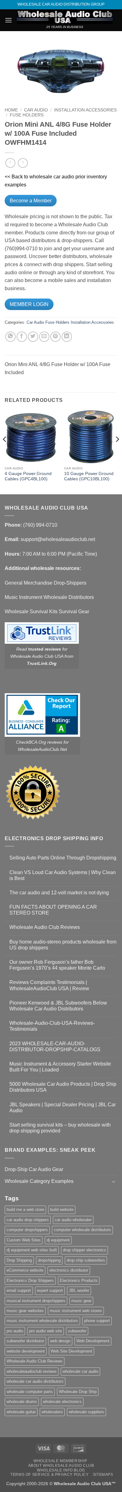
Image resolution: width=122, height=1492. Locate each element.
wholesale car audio (80, 1371)
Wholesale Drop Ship (78, 1391)
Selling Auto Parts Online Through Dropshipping (62, 857)
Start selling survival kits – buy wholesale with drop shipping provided (60, 1127)
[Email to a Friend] (44, 337)
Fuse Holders (26, 115)
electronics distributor (68, 1270)
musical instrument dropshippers (36, 1300)
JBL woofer (79, 1290)
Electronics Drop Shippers (30, 1280)
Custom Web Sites (24, 1240)
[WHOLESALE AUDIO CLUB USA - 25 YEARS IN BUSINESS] (65, 17)
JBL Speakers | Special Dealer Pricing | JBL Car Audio (62, 1107)
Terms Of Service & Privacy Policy (49, 1474)
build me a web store (25, 1209)
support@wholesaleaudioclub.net (58, 539)
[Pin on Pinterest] (55, 337)
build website (62, 1209)
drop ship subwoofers (86, 1260)
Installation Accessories (85, 110)
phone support (97, 1320)
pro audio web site (45, 1331)
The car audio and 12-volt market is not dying (59, 892)
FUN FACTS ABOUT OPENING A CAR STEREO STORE (53, 909)
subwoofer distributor (25, 1341)
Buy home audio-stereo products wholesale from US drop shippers (62, 944)
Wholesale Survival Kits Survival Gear (47, 611)
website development (26, 1351)
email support (19, 1290)
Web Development (92, 1341)
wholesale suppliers (86, 1412)
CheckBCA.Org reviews (39, 742)
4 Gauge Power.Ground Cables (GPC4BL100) (28, 476)
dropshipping (49, 1260)
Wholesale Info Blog (61, 1470)
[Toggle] (113, 1181)
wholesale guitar (21, 1412)
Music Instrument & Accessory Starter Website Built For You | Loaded (60, 1066)
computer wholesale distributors (82, 1229)
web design (60, 1341)
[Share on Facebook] (22, 337)
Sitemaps (103, 1474)
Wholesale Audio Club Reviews (44, 927)
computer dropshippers (27, 1229)
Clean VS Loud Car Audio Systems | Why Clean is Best (62, 875)
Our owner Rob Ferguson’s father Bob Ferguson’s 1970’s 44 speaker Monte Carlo (57, 965)
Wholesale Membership (60, 1461)
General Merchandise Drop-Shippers (45, 583)
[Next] (117, 452)
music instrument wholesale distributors (42, 1320)
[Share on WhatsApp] (10, 337)
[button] (8, 20)
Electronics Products (79, 1280)
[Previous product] (23, 163)
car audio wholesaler (73, 1219)
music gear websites (25, 1310)
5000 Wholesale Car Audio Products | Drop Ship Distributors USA (62, 1087)
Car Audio (36, 110)
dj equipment (58, 1240)
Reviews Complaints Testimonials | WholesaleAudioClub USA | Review (49, 985)
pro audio (15, 1331)
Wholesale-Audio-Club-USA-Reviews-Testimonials (52, 1026)
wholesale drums (22, 1401)
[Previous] (5, 452)
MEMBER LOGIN (29, 304)
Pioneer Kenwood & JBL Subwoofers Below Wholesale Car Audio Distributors (58, 1005)
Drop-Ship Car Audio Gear (34, 1169)
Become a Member (31, 200)
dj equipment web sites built (32, 1250)
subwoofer (77, 1331)
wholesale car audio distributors (35, 1381)
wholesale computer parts (30, 1391)
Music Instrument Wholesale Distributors (49, 597)
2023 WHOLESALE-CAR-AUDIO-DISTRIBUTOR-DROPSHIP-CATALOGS (54, 1046)
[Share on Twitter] (33, 337)
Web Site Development (71, 1351)
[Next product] (10, 163)
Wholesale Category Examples (39, 1181)
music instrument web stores (76, 1310)
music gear (81, 1300)
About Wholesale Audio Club (61, 1465)
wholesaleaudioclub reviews (32, 1371)
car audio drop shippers (28, 1219)
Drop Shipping (19, 1260)
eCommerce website (25, 1270)
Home (11, 110)
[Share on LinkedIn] (67, 337)
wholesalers (52, 1412)
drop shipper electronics (84, 1250)
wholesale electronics (62, 1401)
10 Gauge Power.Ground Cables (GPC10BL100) (89, 476)
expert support (50, 1290)
